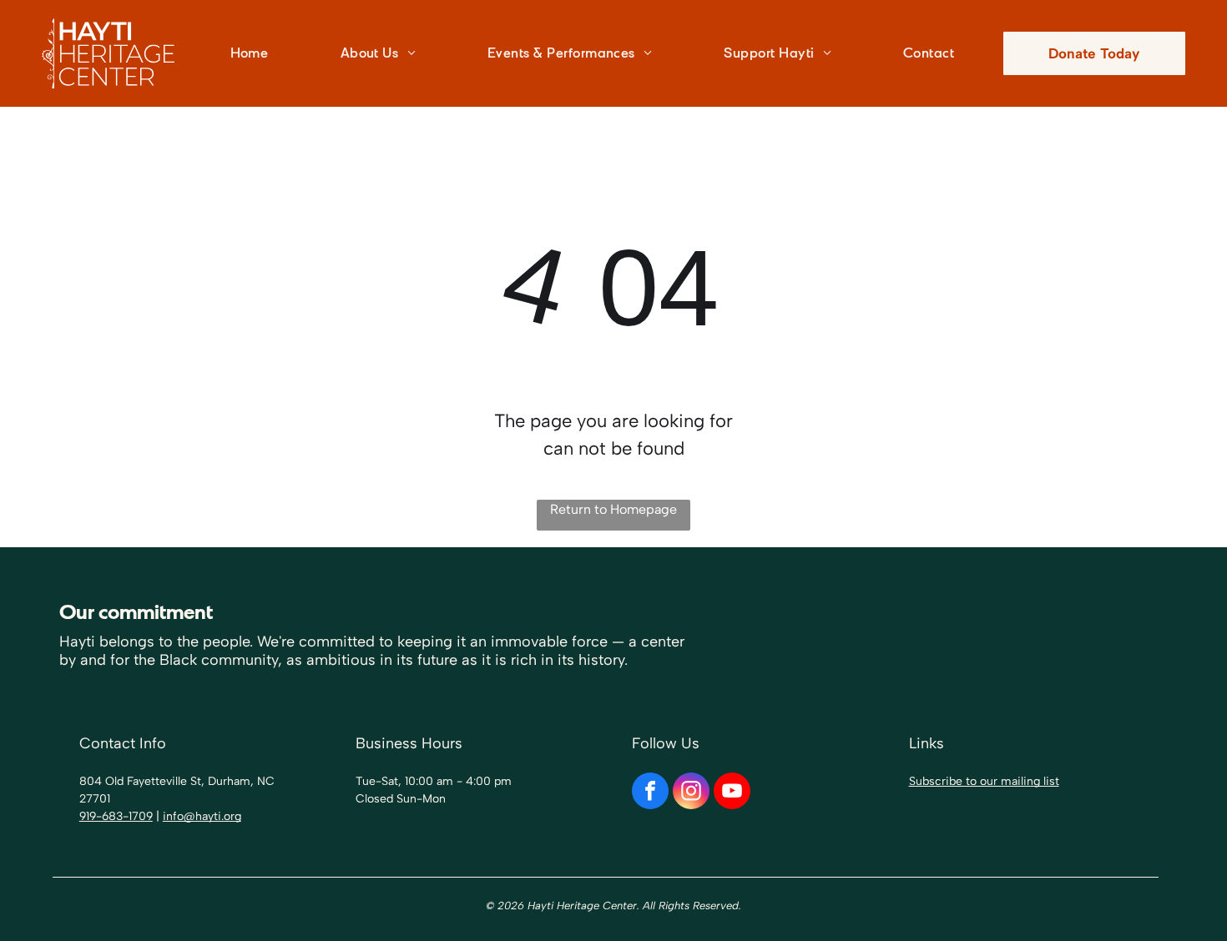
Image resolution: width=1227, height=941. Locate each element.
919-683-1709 (116, 816)
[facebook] (650, 792)
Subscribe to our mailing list (984, 781)
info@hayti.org (202, 816)
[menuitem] (262, 53)
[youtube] (732, 792)
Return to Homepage (613, 509)
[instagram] (691, 792)
